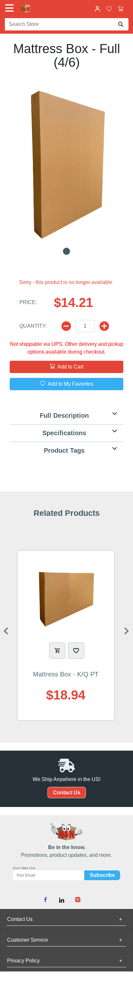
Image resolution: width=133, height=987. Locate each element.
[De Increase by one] (66, 326)
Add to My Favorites (69, 384)
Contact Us (66, 792)
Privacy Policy (64, 960)
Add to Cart (69, 366)
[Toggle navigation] (10, 8)
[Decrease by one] (104, 326)
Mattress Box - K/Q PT (65, 674)
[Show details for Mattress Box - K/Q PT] (66, 597)
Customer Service (64, 940)
